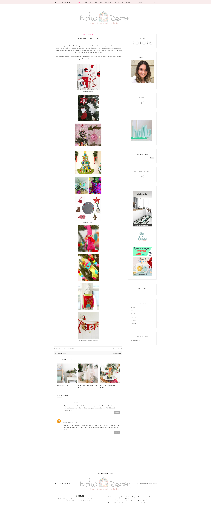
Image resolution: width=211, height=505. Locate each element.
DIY (91, 2)
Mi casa (85, 2)
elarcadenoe (153, 483)
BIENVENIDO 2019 (62, 385)
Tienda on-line (118, 2)
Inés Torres (72, 499)
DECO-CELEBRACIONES (88, 34)
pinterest (133, 320)
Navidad (72, 348)
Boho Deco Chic (141, 501)
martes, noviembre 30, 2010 (70, 403)
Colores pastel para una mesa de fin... (88, 386)
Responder (116, 412)
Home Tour (98, 2)
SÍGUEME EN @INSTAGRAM (105, 473)
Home (78, 2)
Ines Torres (87, 43)
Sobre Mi (128, 2)
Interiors (108, 2)
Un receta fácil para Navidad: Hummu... (108, 386)
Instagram (133, 323)
